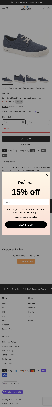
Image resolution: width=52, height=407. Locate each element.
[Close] (47, 175)
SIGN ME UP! (26, 224)
